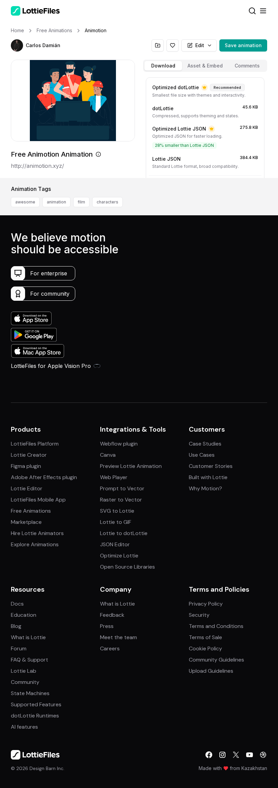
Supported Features (36, 704)
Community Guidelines (216, 659)
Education (23, 614)
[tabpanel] (205, 126)
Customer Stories (211, 466)
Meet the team (118, 637)
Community (25, 682)
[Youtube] (249, 755)
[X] (236, 755)
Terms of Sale (205, 637)
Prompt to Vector (122, 488)
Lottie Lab (23, 670)
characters (107, 201)
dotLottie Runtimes (35, 715)
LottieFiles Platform (35, 443)
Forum (18, 648)
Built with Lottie (208, 477)
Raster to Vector (121, 499)
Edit (199, 45)
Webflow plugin (119, 443)
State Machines (30, 693)
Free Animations (31, 510)
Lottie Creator (29, 454)
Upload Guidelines (211, 670)
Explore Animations (35, 544)
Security (199, 614)
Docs (17, 603)
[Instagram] (222, 755)
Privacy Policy (206, 603)
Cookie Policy (205, 648)
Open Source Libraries (127, 566)
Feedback (112, 614)
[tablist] (205, 66)
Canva (108, 454)
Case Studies (205, 443)
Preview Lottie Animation (131, 466)
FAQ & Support (29, 659)
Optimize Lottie (119, 555)
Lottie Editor (26, 488)
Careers (110, 648)
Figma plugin (26, 466)
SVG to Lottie (117, 510)
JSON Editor (115, 544)
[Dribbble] (263, 755)
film (81, 201)
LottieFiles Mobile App (38, 499)
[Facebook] (209, 755)
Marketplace (26, 522)
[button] (17, 45)
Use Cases (202, 454)
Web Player (113, 477)
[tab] (163, 66)
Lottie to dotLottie (123, 533)
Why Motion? (205, 488)
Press (107, 626)
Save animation (243, 45)
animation (56, 201)
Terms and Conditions (216, 626)
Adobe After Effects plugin (44, 477)
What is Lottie (28, 637)
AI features (24, 726)
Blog (16, 626)
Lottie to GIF (115, 522)
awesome (25, 201)
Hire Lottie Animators (37, 533)
